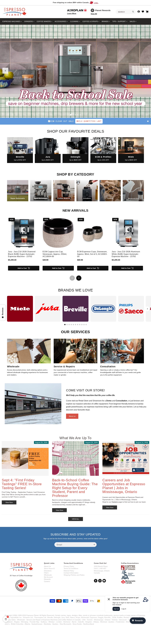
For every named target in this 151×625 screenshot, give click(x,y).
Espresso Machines (11, 21)
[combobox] (125, 12)
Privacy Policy (69, 566)
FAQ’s (46, 573)
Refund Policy (69, 571)
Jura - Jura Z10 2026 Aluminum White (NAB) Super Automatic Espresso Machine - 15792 (126, 254)
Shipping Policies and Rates (74, 575)
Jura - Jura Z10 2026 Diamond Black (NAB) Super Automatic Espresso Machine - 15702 (22, 254)
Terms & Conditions (71, 568)
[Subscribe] (94, 544)
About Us (47, 566)
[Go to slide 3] (75, 114)
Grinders (28, 21)
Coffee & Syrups (90, 21)
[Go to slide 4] (77, 114)
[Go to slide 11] (86, 324)
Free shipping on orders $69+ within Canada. (71, 2)
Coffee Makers (44, 21)
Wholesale (48, 575)
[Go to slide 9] (81, 324)
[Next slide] (146, 71)
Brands (105, 21)
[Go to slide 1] (70, 114)
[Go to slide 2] (73, 115)
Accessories (60, 21)
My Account (48, 577)
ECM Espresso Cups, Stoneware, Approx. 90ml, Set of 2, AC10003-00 (92, 254)
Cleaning (74, 21)
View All (94, 14)
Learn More (71, 13)
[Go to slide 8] (79, 324)
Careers (47, 581)
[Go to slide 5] (80, 114)
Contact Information (71, 573)
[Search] (133, 11)
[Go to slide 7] (77, 324)
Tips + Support (119, 21)
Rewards (47, 579)
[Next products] (78, 278)
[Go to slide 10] (84, 324)
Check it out (93, 121)
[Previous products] (72, 278)
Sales (132, 21)
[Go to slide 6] (75, 324)
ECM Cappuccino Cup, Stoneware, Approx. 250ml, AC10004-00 (55, 254)
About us (72, 416)
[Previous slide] (5, 71)
